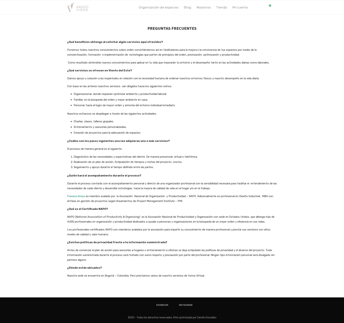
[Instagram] (263, 7)
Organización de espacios (158, 7)
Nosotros (204, 7)
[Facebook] (260, 7)
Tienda (221, 7)
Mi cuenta (240, 7)
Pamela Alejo (76, 196)
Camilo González (206, 317)
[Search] (275, 7)
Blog (187, 7)
